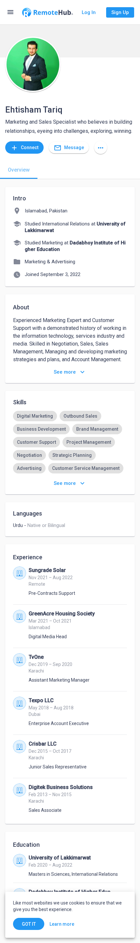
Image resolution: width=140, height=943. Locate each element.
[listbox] (70, 449)
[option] (35, 416)
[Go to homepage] (47, 12)
